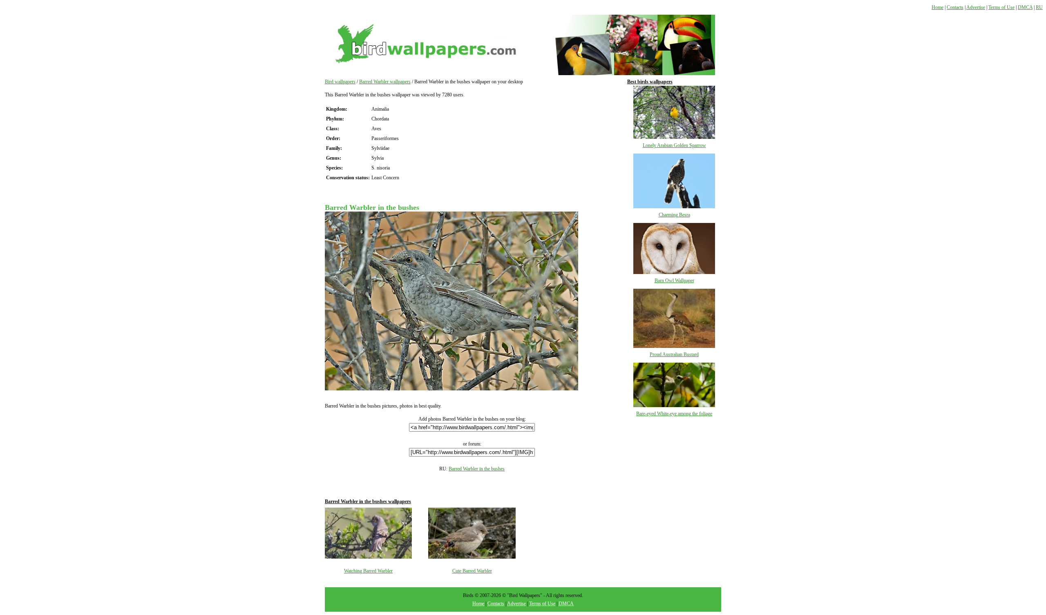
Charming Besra (674, 215)
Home (937, 7)
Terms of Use (1001, 7)
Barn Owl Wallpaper (674, 280)
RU (1039, 7)
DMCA (1025, 7)
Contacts (955, 7)
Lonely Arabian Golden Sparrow (674, 145)
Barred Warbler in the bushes (477, 469)
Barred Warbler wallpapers (385, 82)
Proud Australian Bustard (674, 354)
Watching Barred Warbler (368, 571)
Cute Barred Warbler (472, 571)
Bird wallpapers (340, 82)
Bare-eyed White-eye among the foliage (674, 414)
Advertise (975, 7)
